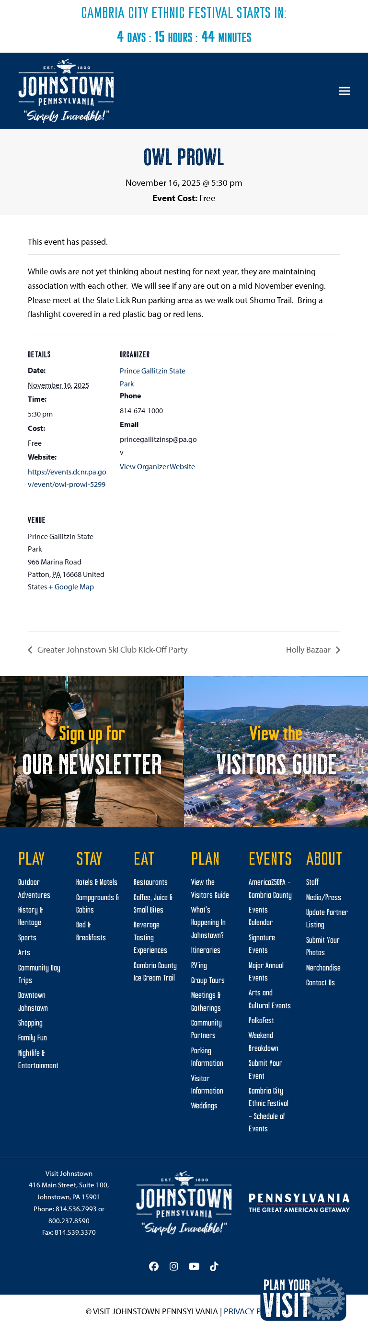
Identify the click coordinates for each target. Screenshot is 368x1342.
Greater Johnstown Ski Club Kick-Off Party (111, 649)
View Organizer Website (157, 466)
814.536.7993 (76, 1208)
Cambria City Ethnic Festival (157, 14)
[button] (344, 91)
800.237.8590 (69, 1220)
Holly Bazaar (309, 649)
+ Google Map (71, 586)
